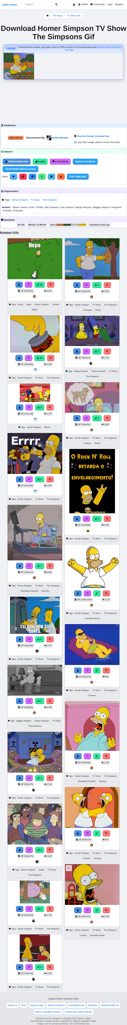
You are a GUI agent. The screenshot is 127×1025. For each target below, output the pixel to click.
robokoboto (43, 296)
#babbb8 (75, 225)
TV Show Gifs (74, 15)
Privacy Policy (37, 1005)
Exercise (45, 591)
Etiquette (92, 1005)
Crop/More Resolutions (20, 169)
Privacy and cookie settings (78, 1012)
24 (40, 284)
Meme (35, 310)
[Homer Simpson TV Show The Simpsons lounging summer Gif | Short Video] (92, 664)
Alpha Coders (9, 4)
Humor (97, 443)
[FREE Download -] (19, 479)
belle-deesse (60, 137)
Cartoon (55, 304)
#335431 (67, 225)
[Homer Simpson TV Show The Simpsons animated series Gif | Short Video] (92, 587)
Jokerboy (43, 369)
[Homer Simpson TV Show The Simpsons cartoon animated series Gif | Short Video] (92, 904)
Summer (92, 695)
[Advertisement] (63, 100)
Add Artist (15, 138)
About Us (12, 1005)
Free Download (17, 161)
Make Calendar (85, 161)
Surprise (102, 781)
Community (99, 4)
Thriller (39, 207)
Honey (98, 310)
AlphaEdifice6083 (100, 530)
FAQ (23, 1005)
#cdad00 (82, 225)
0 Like (41, 161)
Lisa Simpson (66, 207)
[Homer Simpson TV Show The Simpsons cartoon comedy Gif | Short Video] (92, 827)
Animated (87, 310)
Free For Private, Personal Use (93, 136)
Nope (28, 304)
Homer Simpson (20, 200)
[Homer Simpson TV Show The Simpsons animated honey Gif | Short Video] (92, 279)
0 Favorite (61, 161)
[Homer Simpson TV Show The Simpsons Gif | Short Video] (35, 473)
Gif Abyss (58, 15)
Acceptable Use (76, 1005)
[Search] (56, 4)
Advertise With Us (110, 1005)
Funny (20, 304)
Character (17, 210)
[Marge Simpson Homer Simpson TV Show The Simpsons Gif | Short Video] (92, 345)
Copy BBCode (77, 176)
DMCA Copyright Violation (48, 1012)
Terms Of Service (56, 1005)
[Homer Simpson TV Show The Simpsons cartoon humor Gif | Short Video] (92, 412)
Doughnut (115, 207)
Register (119, 4)
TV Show (35, 200)
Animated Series (92, 618)
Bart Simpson (51, 207)
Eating (41, 870)
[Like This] (97, 593)
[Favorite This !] (29, 479)
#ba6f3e (59, 225)
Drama (24, 207)
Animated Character (29, 591)
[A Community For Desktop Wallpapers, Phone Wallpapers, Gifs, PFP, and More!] (47, 15)
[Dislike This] (50, 479)
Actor (31, 207)
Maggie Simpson (101, 207)
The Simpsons (50, 200)
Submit (84, 4)
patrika (43, 651)
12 (40, 358)
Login (109, 4)
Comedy (7, 210)
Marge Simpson (83, 207)
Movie (16, 207)
